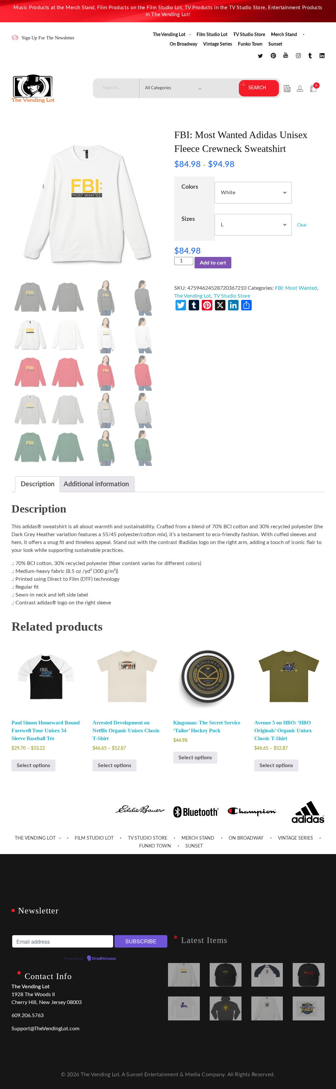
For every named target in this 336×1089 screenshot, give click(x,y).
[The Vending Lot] (32, 88)
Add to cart (213, 262)
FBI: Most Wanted (296, 288)
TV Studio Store (232, 296)
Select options (33, 765)
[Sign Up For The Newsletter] (14, 37)
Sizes (188, 219)
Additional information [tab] (96, 484)
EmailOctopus (104, 958)
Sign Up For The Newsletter (48, 37)
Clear (302, 225)
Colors (189, 187)
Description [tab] (37, 484)
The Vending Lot (192, 296)
